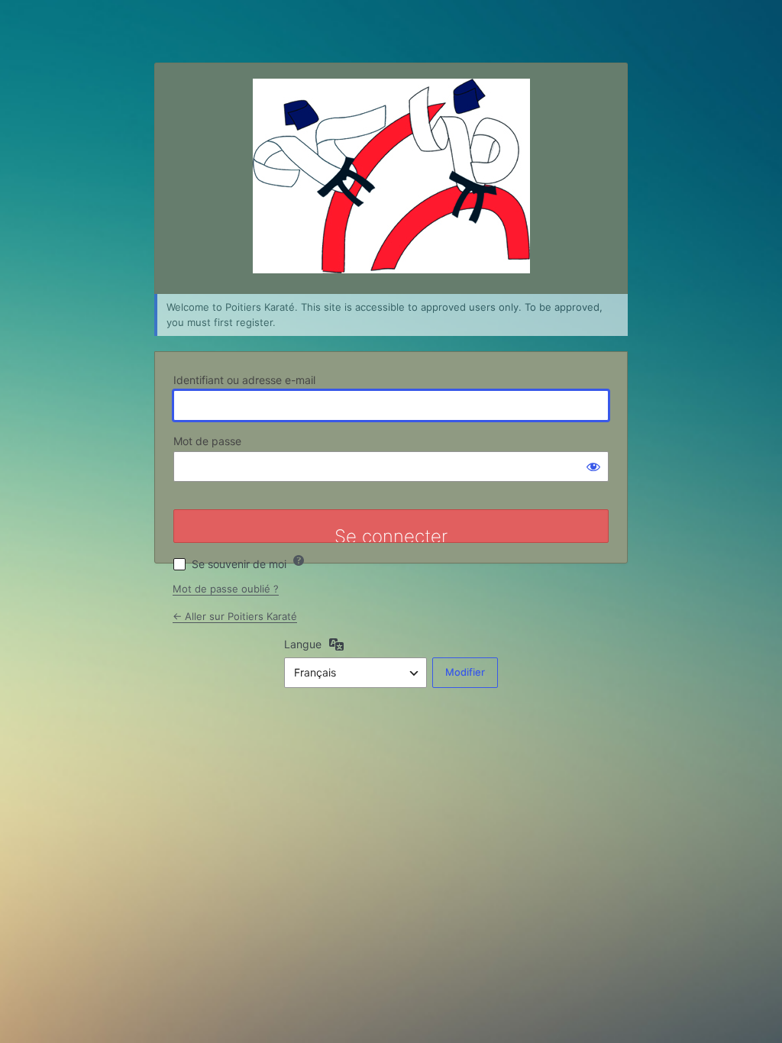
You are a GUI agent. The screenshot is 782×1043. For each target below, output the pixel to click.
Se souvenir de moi (239, 563)
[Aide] (298, 560)
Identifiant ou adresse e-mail (244, 379)
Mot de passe (207, 440)
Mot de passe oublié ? (226, 589)
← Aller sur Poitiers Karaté (235, 616)
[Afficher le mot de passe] (593, 466)
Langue (303, 644)
